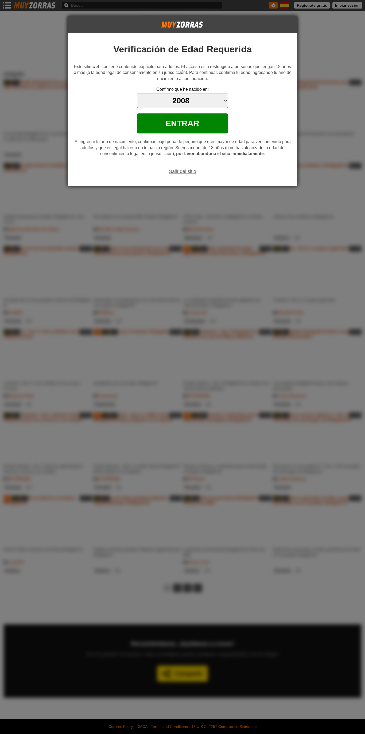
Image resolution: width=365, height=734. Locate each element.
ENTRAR (182, 123)
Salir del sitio (182, 171)
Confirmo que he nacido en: (182, 89)
